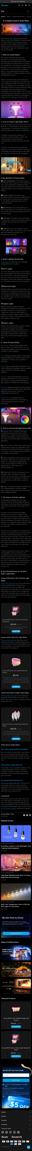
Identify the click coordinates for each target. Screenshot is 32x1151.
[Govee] (4, 1137)
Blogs (8, 16)
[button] (19, 6)
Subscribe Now (16, 933)
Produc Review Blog (18, 16)
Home (3, 16)
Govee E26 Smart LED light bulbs (11, 583)
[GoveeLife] (17, 1137)
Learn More (16, 631)
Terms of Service (16, 1084)
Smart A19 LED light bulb (11, 640)
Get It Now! (16, 1080)
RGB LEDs (24, 128)
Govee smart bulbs (9, 808)
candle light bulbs (10, 695)
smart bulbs (13, 38)
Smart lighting (5, 262)
